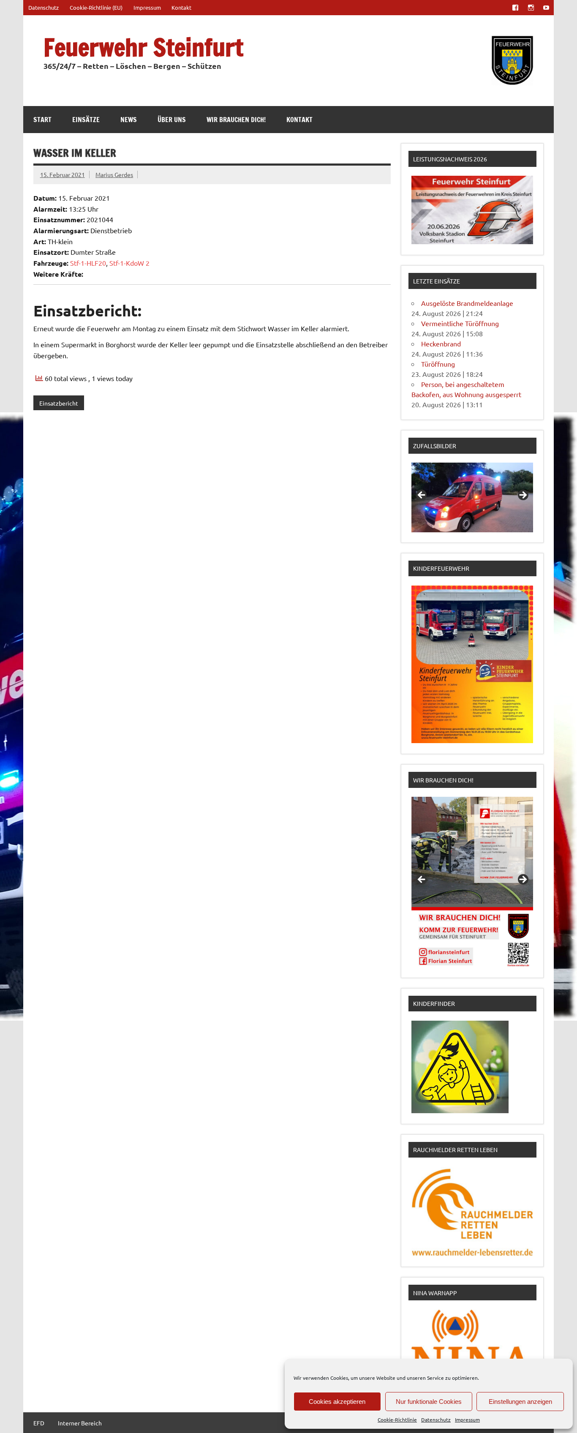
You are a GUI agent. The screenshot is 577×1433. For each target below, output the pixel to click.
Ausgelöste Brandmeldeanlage (467, 303)
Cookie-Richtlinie (397, 1419)
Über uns (172, 119)
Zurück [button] (422, 495)
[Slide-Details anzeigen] (472, 497)
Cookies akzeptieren (337, 1401)
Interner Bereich (80, 1423)
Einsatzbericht (58, 403)
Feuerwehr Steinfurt (143, 47)
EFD (38, 1423)
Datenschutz (436, 1419)
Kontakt (181, 7)
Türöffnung (438, 364)
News (128, 119)
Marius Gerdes (114, 174)
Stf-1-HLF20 (88, 263)
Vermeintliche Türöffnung (460, 323)
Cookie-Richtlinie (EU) (96, 7)
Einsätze (86, 119)
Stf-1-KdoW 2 (129, 263)
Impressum (467, 1419)
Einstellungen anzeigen (520, 1401)
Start (42, 119)
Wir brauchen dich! (236, 119)
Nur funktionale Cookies (429, 1401)
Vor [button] (522, 495)
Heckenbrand (441, 343)
